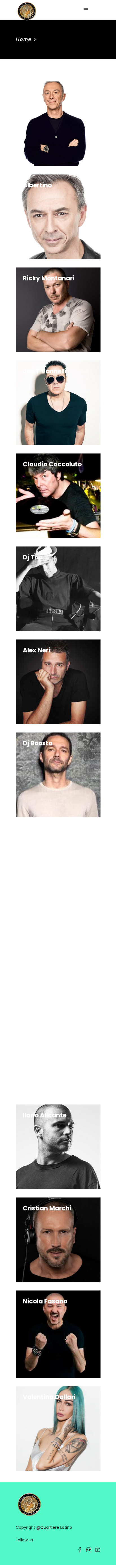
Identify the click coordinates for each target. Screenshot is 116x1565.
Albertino (37, 185)
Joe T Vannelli (44, 371)
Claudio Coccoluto (52, 464)
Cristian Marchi (47, 1208)
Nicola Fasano (45, 1301)
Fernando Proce (47, 1022)
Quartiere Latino (56, 1527)
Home (24, 39)
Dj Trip (33, 557)
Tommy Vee (41, 929)
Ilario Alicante (44, 1115)
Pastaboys (40, 836)
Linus (31, 92)
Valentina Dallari (49, 1397)
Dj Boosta (38, 743)
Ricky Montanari (48, 278)
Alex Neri (36, 650)
